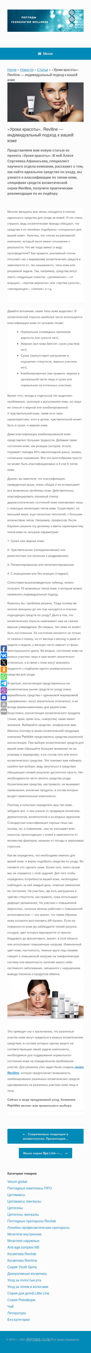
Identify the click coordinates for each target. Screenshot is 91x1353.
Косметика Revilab (21, 1253)
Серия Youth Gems (22, 1266)
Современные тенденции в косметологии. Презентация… (45, 1136)
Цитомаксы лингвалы (24, 1201)
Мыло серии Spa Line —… (45, 1153)
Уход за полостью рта (24, 1280)
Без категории (18, 1319)
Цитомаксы (16, 1194)
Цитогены (15, 1207)
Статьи (42, 69)
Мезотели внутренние (24, 1234)
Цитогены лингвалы (23, 1214)
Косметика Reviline (22, 1260)
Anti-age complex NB (23, 1247)
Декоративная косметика (27, 1273)
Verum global (17, 1181)
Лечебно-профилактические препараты (38, 1227)
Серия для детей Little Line (28, 1293)
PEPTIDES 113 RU (38, 1339)
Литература (16, 1312)
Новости (26, 69)
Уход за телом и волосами (27, 1286)
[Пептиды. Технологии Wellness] (45, 21)
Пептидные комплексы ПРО (29, 1188)
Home (12, 69)
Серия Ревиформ (21, 1299)
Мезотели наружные (23, 1240)
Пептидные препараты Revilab (31, 1220)
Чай (10, 1306)
